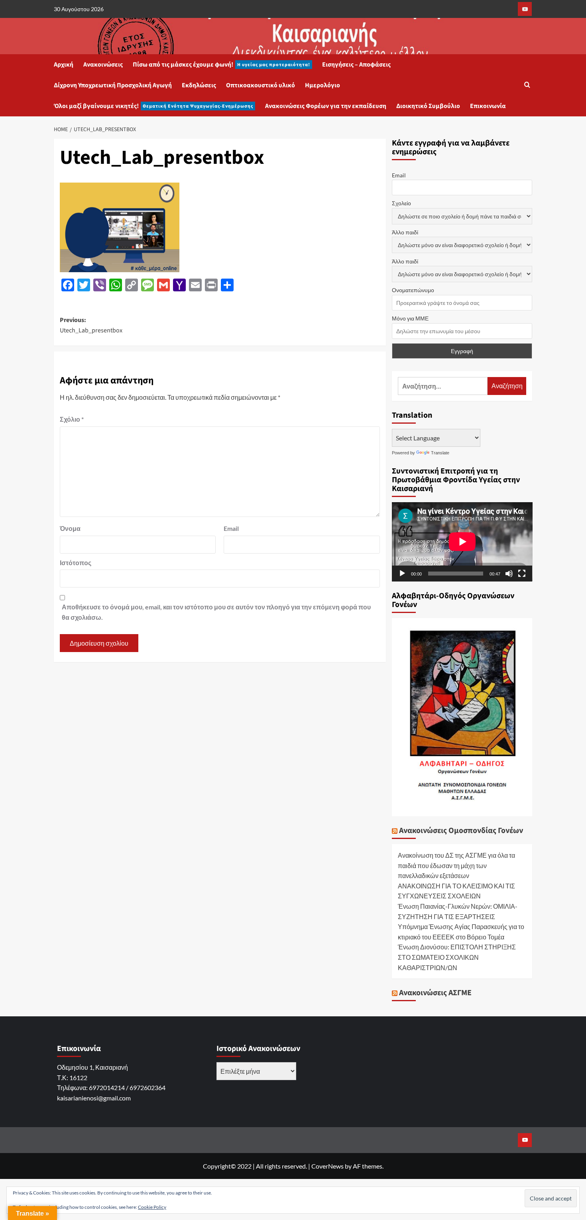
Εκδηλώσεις (199, 85)
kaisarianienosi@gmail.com (94, 1098)
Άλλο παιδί (405, 232)
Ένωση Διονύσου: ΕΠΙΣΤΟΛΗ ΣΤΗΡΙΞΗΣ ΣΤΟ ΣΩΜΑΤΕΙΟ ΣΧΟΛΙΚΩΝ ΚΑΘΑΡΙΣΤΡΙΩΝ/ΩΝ (457, 957)
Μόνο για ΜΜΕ (410, 318)
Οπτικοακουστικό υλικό (260, 85)
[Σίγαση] (509, 574)
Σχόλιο (72, 419)
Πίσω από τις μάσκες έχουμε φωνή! (221, 64)
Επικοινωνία (488, 106)
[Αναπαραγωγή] (402, 574)
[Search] (527, 85)
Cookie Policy (152, 1207)
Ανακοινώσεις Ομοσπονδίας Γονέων (461, 830)
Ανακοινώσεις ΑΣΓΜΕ (435, 992)
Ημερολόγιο (322, 85)
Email (231, 528)
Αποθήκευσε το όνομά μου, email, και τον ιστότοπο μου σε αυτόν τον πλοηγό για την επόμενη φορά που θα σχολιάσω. (216, 612)
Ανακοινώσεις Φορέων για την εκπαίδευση (325, 106)
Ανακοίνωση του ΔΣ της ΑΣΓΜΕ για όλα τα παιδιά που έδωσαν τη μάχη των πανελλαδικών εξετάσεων (456, 865)
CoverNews (327, 1166)
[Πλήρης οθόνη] (522, 574)
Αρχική (63, 64)
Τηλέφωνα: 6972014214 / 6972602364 (111, 1087)
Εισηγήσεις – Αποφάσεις (356, 64)
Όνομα (70, 528)
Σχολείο (401, 203)
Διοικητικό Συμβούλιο (428, 106)
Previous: (91, 325)
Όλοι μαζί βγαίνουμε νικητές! (153, 106)
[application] (462, 541)
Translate (440, 452)
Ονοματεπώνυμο (413, 290)
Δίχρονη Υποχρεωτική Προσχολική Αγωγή (113, 85)
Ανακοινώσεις (103, 64)
